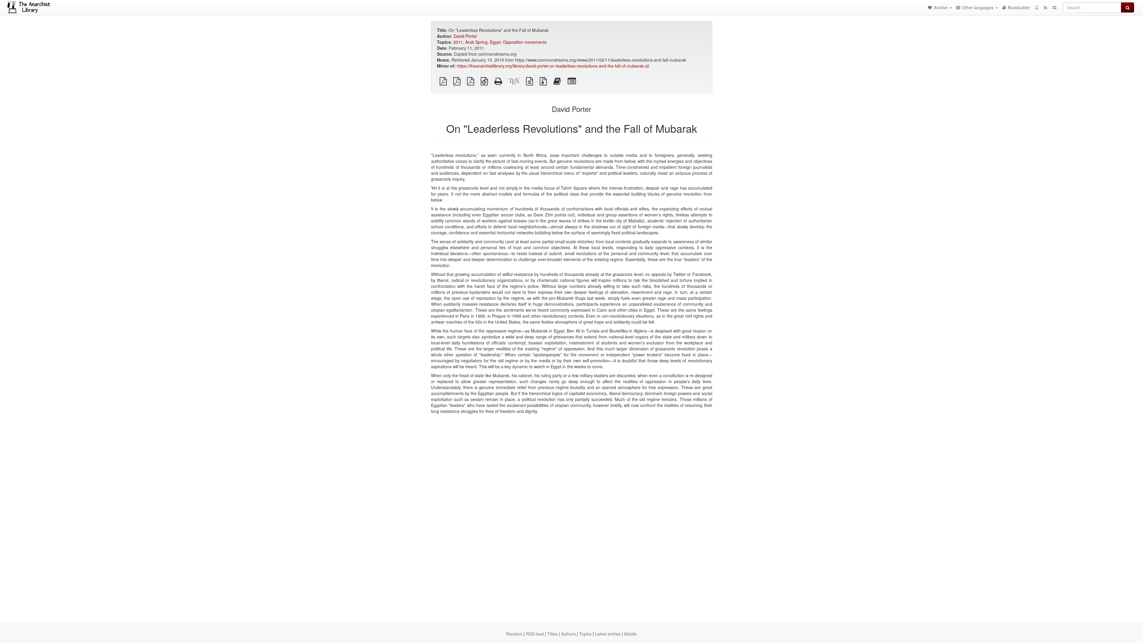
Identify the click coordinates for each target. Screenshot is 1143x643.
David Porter (465, 36)
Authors (568, 634)
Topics (585, 634)
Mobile (630, 634)
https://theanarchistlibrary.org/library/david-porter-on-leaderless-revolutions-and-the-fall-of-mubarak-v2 (553, 66)
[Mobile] (1036, 7)
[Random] (1054, 7)
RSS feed (535, 634)
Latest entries (608, 634)
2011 (458, 42)
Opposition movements (524, 42)
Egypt (495, 42)
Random (514, 634)
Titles (552, 634)
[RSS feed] (1045, 7)
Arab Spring (476, 42)
